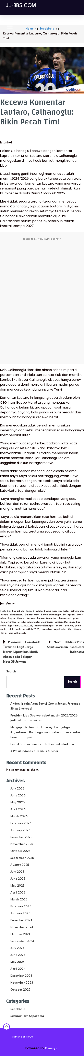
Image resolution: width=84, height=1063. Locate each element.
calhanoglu (77, 611)
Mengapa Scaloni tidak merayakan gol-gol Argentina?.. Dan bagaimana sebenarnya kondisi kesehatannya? (45, 732)
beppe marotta (52, 611)
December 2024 (21, 920)
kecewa (31, 618)
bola (65, 611)
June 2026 (17, 795)
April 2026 (17, 809)
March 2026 (18, 816)
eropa (4, 615)
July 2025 (17, 872)
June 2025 (17, 878)
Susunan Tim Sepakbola (27, 1016)
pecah (59, 626)
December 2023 (21, 976)
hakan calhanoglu (51, 615)
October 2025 (20, 851)
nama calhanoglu (44, 626)
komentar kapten (69, 618)
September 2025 (22, 858)
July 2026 (17, 788)
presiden (47, 629)
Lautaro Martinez (64, 622)
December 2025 (21, 837)
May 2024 (17, 962)
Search (11, 671)
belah (39, 611)
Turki (4, 633)
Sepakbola (46, 28)
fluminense (16, 615)
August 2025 (19, 865)
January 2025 (20, 913)
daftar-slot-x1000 (22, 1037)
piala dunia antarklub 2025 (24, 629)
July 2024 (17, 948)
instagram (69, 615)
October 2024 (20, 934)
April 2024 (17, 969)
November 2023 (21, 982)
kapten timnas (16, 618)
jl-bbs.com (21, 5)
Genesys (51, 1048)
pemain (69, 626)
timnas (77, 629)
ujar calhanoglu (17, 633)
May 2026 (17, 802)
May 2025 (17, 885)
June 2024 (17, 955)
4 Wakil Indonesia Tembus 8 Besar (34, 751)
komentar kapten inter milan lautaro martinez (26, 622)
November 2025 (21, 844)
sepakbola (59, 629)
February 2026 (20, 823)
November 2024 (21, 927)
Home (30, 28)
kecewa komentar (47, 618)
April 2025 (17, 892)
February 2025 (20, 906)
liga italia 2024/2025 (20, 626)
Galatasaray (32, 615)
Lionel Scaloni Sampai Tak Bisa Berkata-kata (42, 744)
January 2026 (20, 830)
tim (69, 629)
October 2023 (20, 989)
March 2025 (18, 899)
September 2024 (22, 941)
